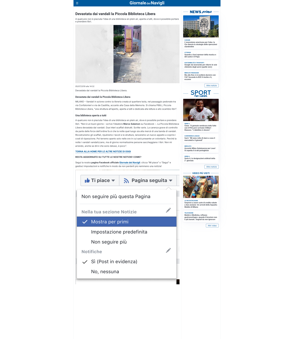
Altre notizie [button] (211, 85)
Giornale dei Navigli (129, 162)
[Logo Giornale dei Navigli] (147, 3)
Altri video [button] (212, 225)
